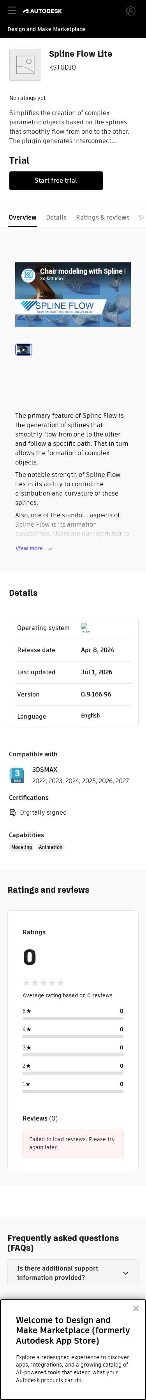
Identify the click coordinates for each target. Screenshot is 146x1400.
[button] (73, 1273)
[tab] (23, 360)
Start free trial (56, 180)
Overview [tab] (23, 217)
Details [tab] (56, 217)
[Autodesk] (43, 11)
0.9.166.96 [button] (96, 694)
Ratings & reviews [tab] (103, 217)
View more (29, 548)
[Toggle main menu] (12, 10)
